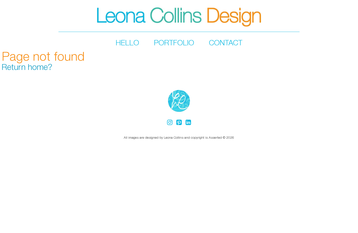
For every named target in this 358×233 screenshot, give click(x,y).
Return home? (27, 67)
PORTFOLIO (174, 42)
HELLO (127, 42)
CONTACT (225, 42)
